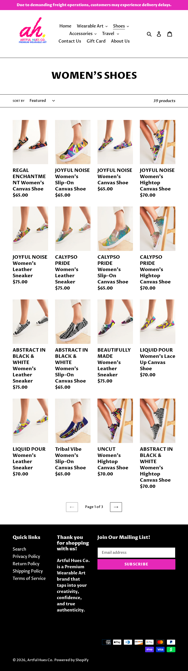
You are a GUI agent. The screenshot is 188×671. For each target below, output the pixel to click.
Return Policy (26, 564)
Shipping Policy (28, 571)
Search (19, 549)
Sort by (19, 101)
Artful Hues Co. (40, 660)
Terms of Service (29, 578)
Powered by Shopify (71, 660)
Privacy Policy (26, 557)
